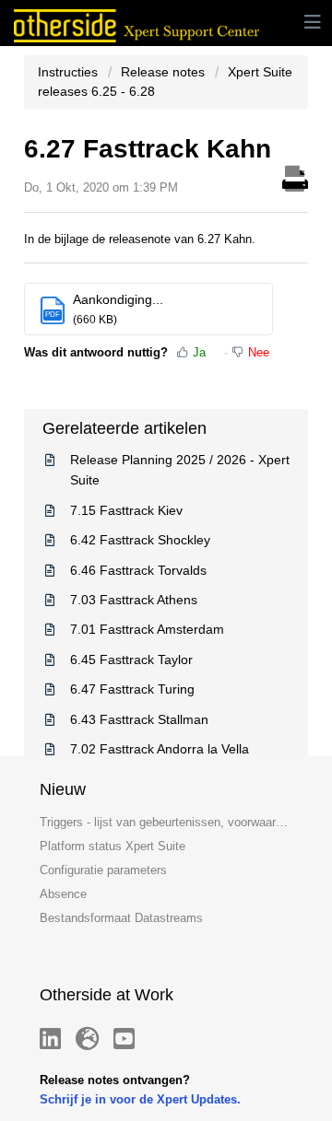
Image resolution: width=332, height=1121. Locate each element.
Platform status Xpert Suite (112, 846)
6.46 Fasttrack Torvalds (138, 570)
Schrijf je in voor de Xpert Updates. (140, 1099)
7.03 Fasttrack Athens (133, 599)
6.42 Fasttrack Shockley (140, 539)
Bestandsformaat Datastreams (121, 918)
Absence (63, 894)
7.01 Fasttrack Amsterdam (147, 629)
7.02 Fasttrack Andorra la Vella (159, 748)
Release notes (163, 71)
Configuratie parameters (103, 870)
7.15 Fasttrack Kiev (126, 510)
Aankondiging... (118, 299)
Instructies (69, 71)
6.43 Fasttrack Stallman (139, 719)
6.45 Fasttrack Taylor (131, 659)
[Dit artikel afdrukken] (295, 176)
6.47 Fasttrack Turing (132, 689)
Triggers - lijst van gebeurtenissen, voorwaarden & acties (166, 822)
